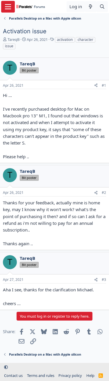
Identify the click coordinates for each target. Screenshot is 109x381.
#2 (104, 192)
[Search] (102, 6)
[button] (6, 367)
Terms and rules (40, 375)
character (85, 39)
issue (9, 46)
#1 (104, 85)
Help (90, 375)
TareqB (13, 39)
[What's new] (90, 6)
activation (65, 39)
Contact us (13, 375)
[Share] (96, 85)
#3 (104, 279)
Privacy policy (70, 375)
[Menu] (8, 7)
